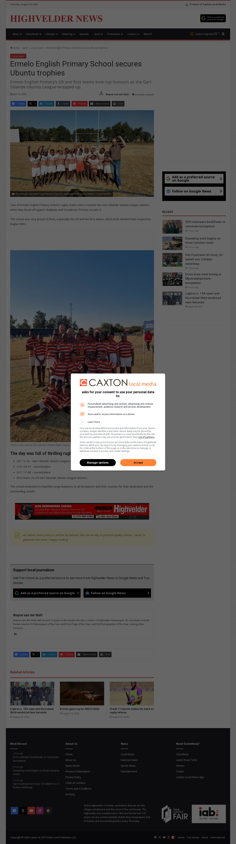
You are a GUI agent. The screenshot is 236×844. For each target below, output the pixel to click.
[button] (118, 422)
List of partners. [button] (146, 437)
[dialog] (118, 422)
